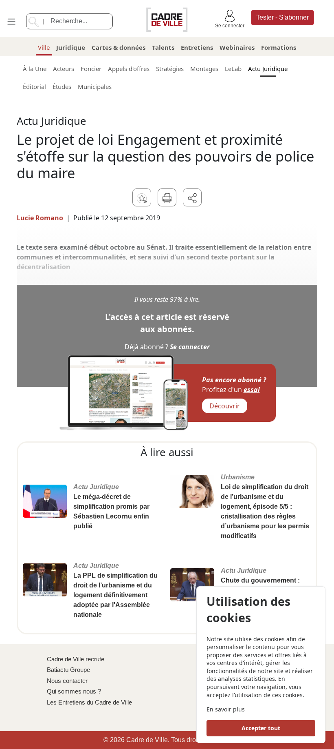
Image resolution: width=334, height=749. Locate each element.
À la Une (34, 68)
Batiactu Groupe (68, 669)
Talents (163, 47)
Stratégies (170, 68)
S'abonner (282, 17)
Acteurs (63, 68)
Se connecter (229, 26)
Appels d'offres (128, 68)
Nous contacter (67, 680)
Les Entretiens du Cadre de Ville (89, 702)
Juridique (70, 47)
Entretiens (197, 47)
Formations (278, 47)
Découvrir (224, 405)
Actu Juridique (268, 68)
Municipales (95, 86)
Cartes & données (118, 47)
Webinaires (237, 47)
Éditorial (34, 86)
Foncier (91, 68)
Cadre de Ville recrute (75, 659)
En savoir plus (226, 709)
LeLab (233, 68)
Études (62, 86)
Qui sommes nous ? (74, 691)
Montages (204, 68)
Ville (44, 47)
